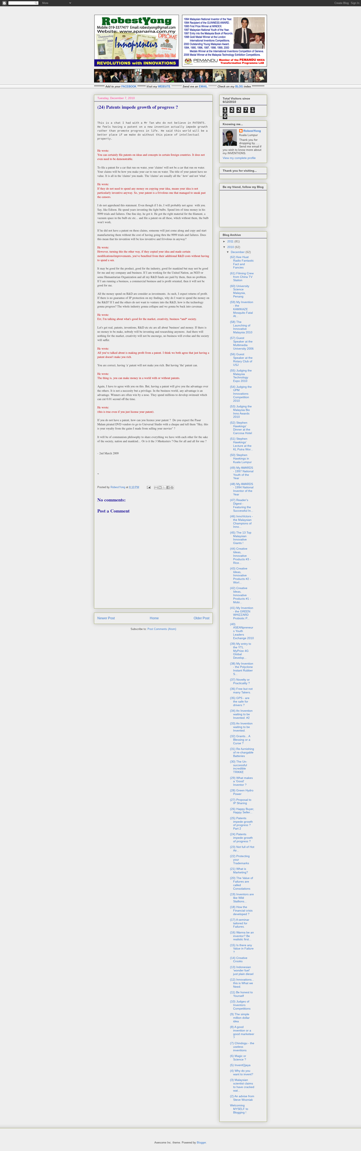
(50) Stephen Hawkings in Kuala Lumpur (241, 458)
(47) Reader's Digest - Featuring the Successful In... (241, 505)
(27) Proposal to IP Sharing (240, 801)
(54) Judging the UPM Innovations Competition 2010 (241, 393)
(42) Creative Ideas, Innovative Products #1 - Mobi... (240, 595)
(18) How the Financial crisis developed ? (241, 910)
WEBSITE (164, 86)
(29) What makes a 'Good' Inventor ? (241, 781)
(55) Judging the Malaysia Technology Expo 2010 (241, 376)
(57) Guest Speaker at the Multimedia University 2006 (242, 343)
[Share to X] (164, 487)
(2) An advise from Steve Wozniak (242, 1097)
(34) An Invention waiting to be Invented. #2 (241, 714)
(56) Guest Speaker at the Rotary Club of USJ (241, 359)
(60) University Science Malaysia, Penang (239, 291)
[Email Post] (148, 487)
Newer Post (106, 618)
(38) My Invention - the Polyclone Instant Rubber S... (241, 669)
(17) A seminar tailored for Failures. (239, 923)
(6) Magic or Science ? (238, 1057)
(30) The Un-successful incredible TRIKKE (238, 767)
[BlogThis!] (160, 487)
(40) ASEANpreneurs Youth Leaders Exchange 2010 (242, 631)
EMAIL (203, 86)
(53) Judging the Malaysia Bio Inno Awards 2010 (241, 411)
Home (154, 618)
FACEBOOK (128, 86)
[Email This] (156, 487)
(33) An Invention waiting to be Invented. (241, 727)
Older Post (201, 618)
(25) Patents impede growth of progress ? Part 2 (241, 823)
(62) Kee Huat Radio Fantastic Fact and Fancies (242, 262)
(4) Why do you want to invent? (241, 1072)
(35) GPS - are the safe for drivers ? (239, 701)
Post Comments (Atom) (161, 629)
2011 (230, 241)
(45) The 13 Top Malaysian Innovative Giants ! (240, 538)
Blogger (201, 1142)
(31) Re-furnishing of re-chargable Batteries (242, 752)
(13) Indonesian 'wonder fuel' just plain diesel (241, 970)
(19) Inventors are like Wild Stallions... (242, 898)
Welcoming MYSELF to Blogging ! (239, 1109)
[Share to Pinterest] (172, 487)
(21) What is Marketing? (239, 870)
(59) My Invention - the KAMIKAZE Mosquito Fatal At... (241, 309)
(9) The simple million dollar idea (240, 1017)
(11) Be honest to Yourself (241, 994)
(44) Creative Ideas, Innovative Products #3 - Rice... (240, 555)
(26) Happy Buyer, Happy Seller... (242, 810)
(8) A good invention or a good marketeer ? (242, 1032)
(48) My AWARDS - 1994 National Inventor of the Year (241, 489)
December (238, 252)
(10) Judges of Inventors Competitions (240, 1005)
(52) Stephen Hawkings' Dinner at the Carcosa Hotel (241, 428)
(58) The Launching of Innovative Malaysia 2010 (241, 327)
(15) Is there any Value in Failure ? (242, 948)
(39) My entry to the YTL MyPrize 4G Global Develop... (240, 650)
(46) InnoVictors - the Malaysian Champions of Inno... (241, 521)
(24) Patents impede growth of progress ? (241, 837)
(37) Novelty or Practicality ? (240, 681)
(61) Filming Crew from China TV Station (242, 277)
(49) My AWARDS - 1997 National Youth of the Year (241, 473)
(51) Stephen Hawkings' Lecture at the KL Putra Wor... (241, 444)
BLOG (239, 86)
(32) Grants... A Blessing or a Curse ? (240, 739)
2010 (231, 247)
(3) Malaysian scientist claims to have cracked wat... (242, 1085)
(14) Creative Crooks (238, 959)
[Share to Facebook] (168, 487)
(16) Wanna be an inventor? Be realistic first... (242, 936)
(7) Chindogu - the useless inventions (242, 1046)
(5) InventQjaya (240, 1065)
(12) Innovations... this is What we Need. (242, 983)
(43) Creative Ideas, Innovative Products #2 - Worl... (240, 575)
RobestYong (252, 130)
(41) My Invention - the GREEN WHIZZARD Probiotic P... (241, 613)
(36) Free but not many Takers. (241, 690)
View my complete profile (239, 158)
